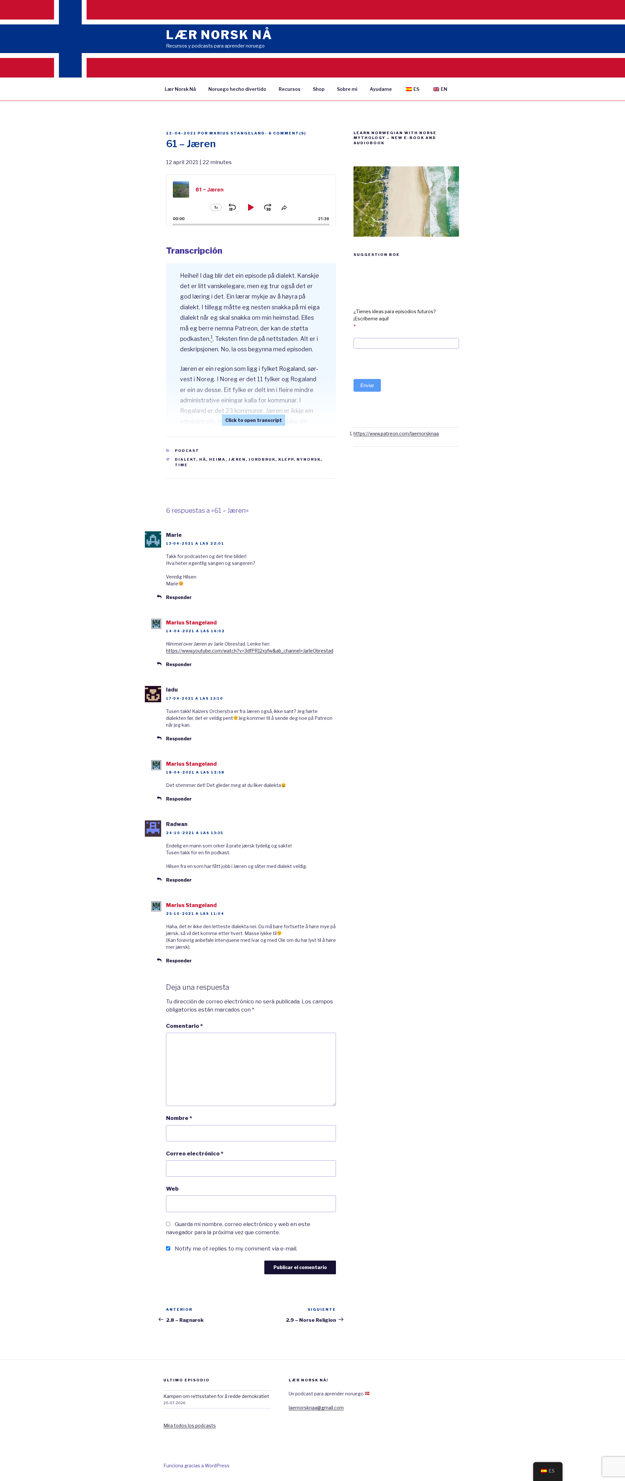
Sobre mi (347, 89)
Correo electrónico (194, 1153)
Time (181, 465)
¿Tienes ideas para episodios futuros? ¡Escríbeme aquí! (395, 319)
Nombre (179, 1118)
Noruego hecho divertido (237, 89)
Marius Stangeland (237, 133)
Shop (319, 89)
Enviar (367, 385)
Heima (217, 459)
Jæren (237, 459)
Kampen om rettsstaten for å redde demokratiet (216, 1396)
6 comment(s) (287, 133)
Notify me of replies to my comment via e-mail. (236, 1248)
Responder (179, 597)
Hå (202, 459)
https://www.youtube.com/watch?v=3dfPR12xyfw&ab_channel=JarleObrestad (249, 650)
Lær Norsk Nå (180, 89)
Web (172, 1188)
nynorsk (309, 459)
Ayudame (381, 89)
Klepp (286, 459)
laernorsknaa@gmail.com (316, 1407)
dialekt (185, 459)
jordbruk (262, 459)
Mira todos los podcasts (189, 1425)
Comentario (184, 1026)
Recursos (289, 89)
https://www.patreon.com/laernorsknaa (396, 433)
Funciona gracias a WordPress (196, 1465)
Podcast (187, 450)
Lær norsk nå (219, 35)
